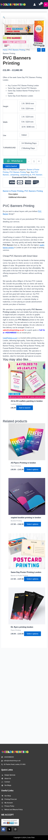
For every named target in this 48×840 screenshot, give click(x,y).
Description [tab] (13, 194)
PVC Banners (37, 175)
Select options (32, 469)
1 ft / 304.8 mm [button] (28, 103)
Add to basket (11, 166)
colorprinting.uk (25, 175)
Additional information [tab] (17, 197)
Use (4, 135)
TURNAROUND (9, 148)
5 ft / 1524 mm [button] (28, 109)
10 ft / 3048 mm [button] (28, 127)
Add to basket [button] (24, 408)
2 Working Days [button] (28, 148)
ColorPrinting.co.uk (10, 338)
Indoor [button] (24, 135)
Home (5, 50)
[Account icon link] (34, 4)
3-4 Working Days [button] (29, 143)
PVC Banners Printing (17, 50)
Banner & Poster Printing (13, 191)
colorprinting (14, 175)
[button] (24, 17)
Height (5, 106)
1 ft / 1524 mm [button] (28, 117)
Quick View (27, 396)
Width (5, 122)
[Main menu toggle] (46, 4)
